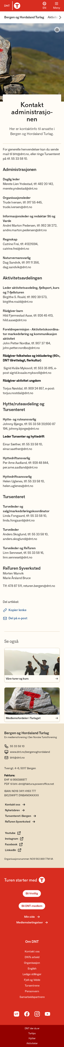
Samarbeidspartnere (32, 997)
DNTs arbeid (32, 957)
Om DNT (32, 941)
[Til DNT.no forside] (11, 5)
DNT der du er (32, 1028)
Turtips (32, 1033)
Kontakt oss (32, 951)
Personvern (32, 991)
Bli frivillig (32, 893)
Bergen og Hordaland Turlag (24, 17)
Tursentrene (32, 985)
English (32, 968)
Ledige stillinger (32, 974)
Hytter (32, 1038)
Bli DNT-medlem (32, 906)
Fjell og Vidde (32, 980)
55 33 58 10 (17, 746)
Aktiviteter (55, 17)
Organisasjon (32, 963)
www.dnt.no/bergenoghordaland (30, 752)
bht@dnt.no (17, 757)
